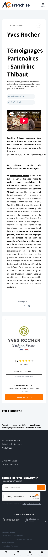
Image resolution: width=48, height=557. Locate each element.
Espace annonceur (10, 464)
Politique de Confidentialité (32, 504)
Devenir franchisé (9, 461)
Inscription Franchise (10, 546)
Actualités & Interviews (12, 444)
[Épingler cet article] (39, 26)
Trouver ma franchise (11, 440)
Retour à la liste (16, 25)
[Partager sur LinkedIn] (24, 306)
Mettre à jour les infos (24, 397)
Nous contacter (8, 543)
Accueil (5, 425)
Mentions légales (8, 532)
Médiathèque (7, 448)
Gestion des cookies (24, 539)
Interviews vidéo (19, 425)
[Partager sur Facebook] (19, 306)
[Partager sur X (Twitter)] (29, 306)
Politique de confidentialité (12, 536)
